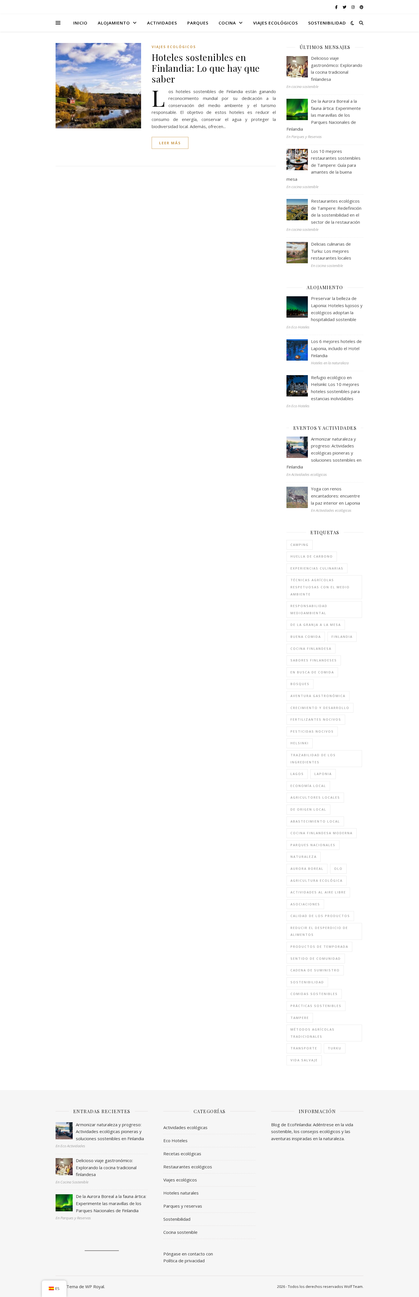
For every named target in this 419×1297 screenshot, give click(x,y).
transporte (303, 1048)
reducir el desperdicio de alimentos (319, 931)
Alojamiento (114, 23)
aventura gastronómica (317, 696)
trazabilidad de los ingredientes (313, 758)
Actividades (162, 23)
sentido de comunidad (315, 958)
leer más (170, 142)
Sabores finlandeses (313, 660)
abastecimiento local (315, 821)
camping (299, 544)
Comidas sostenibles (314, 994)
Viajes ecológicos (275, 23)
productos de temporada (319, 946)
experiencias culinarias (316, 568)
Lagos (297, 774)
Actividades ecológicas (185, 1127)
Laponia (323, 774)
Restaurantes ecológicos (187, 1166)
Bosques (300, 684)
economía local (308, 786)
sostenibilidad (307, 982)
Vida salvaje (304, 1060)
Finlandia (342, 636)
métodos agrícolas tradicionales (312, 1033)
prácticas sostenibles (315, 1006)
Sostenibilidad (327, 23)
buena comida (305, 636)
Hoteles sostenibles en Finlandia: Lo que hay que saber (206, 68)
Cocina (227, 23)
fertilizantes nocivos (315, 719)
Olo (338, 868)
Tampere (299, 1018)
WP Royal (94, 1286)
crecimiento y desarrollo (319, 708)
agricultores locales (315, 797)
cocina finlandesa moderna (321, 833)
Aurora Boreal (307, 868)
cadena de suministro (315, 970)
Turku (334, 1048)
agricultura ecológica (316, 880)
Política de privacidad (184, 1260)
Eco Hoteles (175, 1140)
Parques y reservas (182, 1206)
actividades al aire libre (318, 892)
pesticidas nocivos (312, 731)
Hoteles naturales (181, 1193)
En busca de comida (312, 672)
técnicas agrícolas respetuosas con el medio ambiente (320, 587)
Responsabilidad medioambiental (309, 609)
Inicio (80, 23)
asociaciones (305, 904)
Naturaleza (303, 856)
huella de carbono (311, 556)
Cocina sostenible (180, 1232)
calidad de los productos (320, 916)
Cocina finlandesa (310, 648)
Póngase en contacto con (188, 1254)
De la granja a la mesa (315, 624)
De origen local (308, 809)
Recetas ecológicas (182, 1153)
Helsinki (299, 743)
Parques (197, 23)
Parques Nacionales (312, 845)
